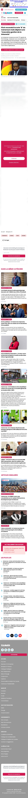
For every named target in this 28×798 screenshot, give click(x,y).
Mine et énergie (5, 674)
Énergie (3, 710)
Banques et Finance (9, 231)
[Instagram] (20, 635)
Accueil (3, 231)
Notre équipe (4, 754)
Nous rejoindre (5, 751)
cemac (11, 235)
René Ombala (22, 57)
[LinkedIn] (16, 635)
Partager (6, 240)
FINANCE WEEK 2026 (21, 9)
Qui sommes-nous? (6, 749)
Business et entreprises (7, 664)
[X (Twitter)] (12, 635)
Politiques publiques (6, 669)
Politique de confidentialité (8, 737)
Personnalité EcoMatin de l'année (10, 681)
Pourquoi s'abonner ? (14, 162)
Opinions (3, 679)
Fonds (2, 696)
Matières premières (6, 698)
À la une (3, 661)
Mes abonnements (6, 722)
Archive (23, 235)
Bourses (3, 693)
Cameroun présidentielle (7, 684)
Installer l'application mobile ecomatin (13, 50)
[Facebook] (8, 635)
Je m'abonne (19, 13)
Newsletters (4, 725)
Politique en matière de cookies (9, 739)
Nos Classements (5, 671)
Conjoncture (4, 676)
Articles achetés (5, 727)
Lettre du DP (4, 756)
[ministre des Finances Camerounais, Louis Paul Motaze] (14, 68)
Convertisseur (5, 701)
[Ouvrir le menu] (2, 13)
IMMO (2, 708)
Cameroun (4, 235)
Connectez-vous (16, 147)
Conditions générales (7, 734)
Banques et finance (6, 666)
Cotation (3, 691)
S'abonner (14, 158)
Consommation (5, 713)
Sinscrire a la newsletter (14, 256)
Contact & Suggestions (7, 742)
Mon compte (4, 720)
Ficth (18, 235)
